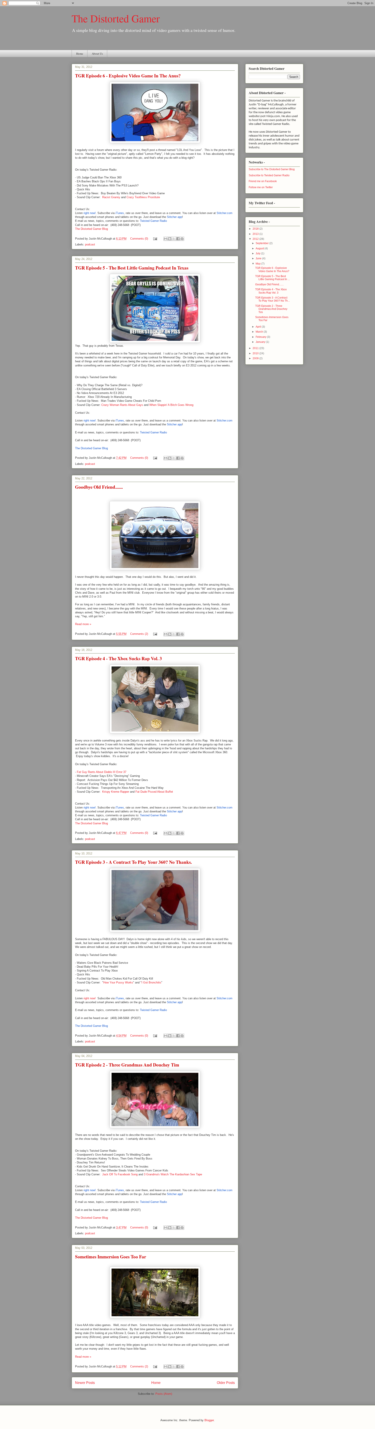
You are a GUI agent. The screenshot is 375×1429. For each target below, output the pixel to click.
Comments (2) (139, 633)
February (261, 336)
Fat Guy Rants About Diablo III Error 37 (101, 772)
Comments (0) (139, 238)
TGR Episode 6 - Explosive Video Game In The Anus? (128, 75)
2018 (256, 228)
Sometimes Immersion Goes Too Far (110, 1256)
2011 (256, 348)
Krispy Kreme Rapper (115, 791)
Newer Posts (85, 1383)
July (258, 253)
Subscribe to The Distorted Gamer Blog (272, 169)
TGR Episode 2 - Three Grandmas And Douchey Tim (127, 1065)
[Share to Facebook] (178, 239)
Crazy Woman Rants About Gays (122, 405)
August (260, 248)
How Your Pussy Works (118, 982)
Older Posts (226, 1383)
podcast (90, 244)
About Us (97, 54)
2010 (256, 353)
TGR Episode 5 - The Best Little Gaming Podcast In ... (272, 278)
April (259, 326)
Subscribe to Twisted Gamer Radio (269, 175)
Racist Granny (111, 197)
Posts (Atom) (163, 1393)
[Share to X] (174, 239)
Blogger (209, 1420)
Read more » (83, 624)
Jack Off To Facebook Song (120, 1174)
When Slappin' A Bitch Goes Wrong (171, 405)
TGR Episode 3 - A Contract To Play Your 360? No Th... (272, 299)
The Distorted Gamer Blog (91, 228)
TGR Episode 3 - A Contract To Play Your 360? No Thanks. (133, 862)
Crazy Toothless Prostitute (143, 197)
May (258, 263)
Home (79, 54)
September (262, 243)
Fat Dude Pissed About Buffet (154, 791)
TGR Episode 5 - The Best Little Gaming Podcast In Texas (131, 268)
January (261, 341)
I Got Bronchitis (151, 982)
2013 (256, 233)
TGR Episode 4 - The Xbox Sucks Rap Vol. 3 (118, 658)
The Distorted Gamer (116, 18)
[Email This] (165, 239)
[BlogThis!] (170, 239)
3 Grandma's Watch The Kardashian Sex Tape (173, 1174)
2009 (256, 358)
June (259, 258)
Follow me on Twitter (261, 187)
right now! (90, 998)
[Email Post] (155, 238)
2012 (256, 238)
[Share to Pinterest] (182, 239)
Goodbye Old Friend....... (99, 487)
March (260, 331)
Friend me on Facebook (263, 181)
